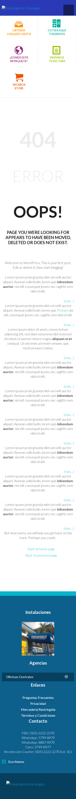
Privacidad (38, 703)
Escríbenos (16, 762)
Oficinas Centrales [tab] (19, 677)
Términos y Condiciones (38, 715)
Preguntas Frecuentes (38, 697)
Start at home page (41, 549)
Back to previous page (41, 555)
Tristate (62, 310)
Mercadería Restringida (38, 709)
